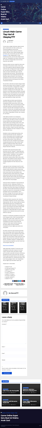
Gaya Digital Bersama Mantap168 (30, 401)
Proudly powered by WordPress (6, 425)
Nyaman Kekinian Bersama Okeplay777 (29, 390)
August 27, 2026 (7, 392)
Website (3, 360)
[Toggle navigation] (20, 23)
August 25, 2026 (7, 404)
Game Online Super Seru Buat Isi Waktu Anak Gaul (9, 418)
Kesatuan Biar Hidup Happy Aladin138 (19, 284)
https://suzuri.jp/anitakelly (8, 245)
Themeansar (3, 426)
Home (40, 425)
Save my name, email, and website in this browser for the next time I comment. (14, 369)
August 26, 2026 (27, 392)
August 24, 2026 (27, 404)
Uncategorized (5, 29)
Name (3, 346)
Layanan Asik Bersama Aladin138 (10, 401)
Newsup (16, 425)
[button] (38, 23)
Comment (4, 324)
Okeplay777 (5, 55)
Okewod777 (10, 40)
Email (3, 353)
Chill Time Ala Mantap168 (11, 390)
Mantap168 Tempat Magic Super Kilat (8, 284)
